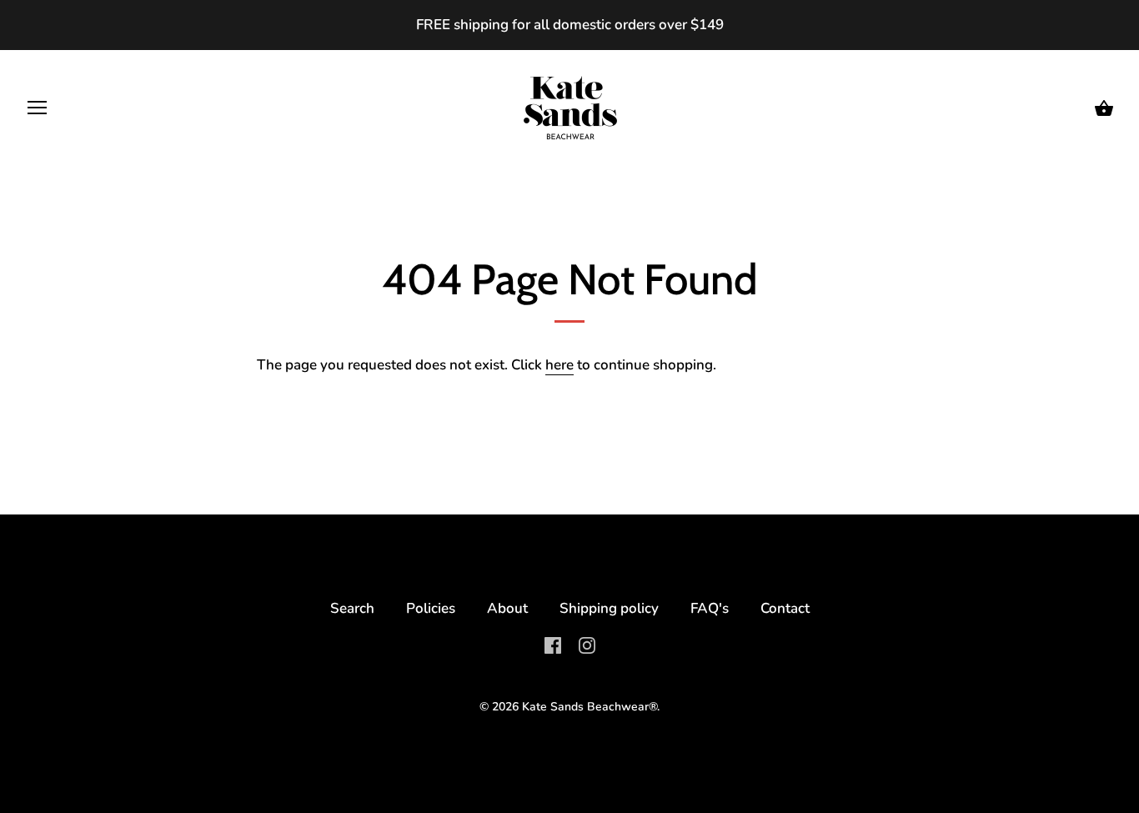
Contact (785, 608)
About (507, 608)
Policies (430, 608)
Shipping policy (609, 608)
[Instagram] (587, 644)
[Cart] (1104, 109)
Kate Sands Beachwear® (589, 707)
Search (352, 608)
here (559, 364)
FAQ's (709, 608)
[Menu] (37, 112)
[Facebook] (552, 644)
